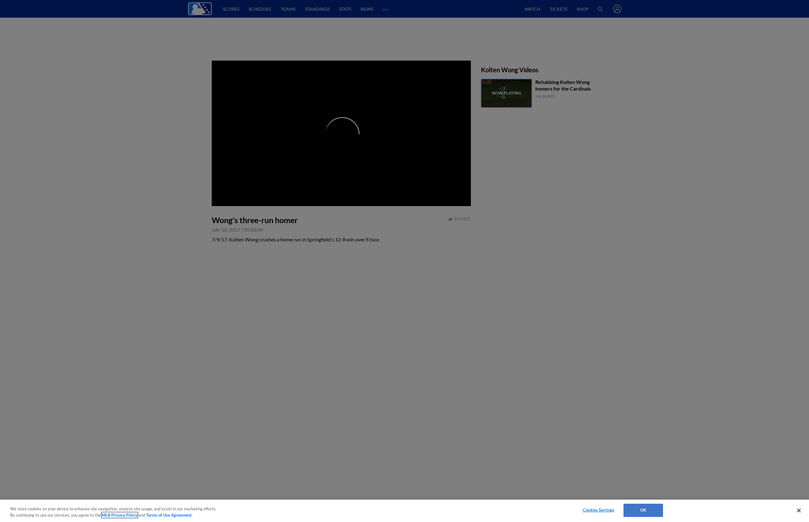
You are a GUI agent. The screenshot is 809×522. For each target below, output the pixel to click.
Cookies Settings (598, 510)
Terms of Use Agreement (169, 515)
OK (643, 510)
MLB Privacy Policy (119, 515)
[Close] (799, 510)
